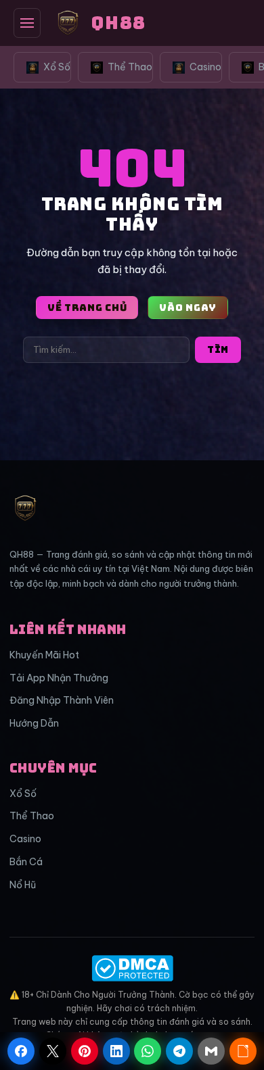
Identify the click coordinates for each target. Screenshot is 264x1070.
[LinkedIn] (116, 1051)
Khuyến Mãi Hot (44, 655)
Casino (205, 67)
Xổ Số (56, 67)
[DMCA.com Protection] (132, 968)
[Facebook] (21, 1051)
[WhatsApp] (147, 1051)
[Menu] (27, 23)
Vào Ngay (188, 307)
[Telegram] (179, 1051)
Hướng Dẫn (34, 723)
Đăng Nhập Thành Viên (61, 700)
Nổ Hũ (22, 885)
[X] (52, 1051)
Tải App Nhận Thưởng (58, 678)
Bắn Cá (26, 862)
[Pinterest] (84, 1051)
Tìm (218, 349)
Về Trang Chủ (87, 307)
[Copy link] (243, 1051)
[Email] (211, 1051)
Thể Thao (130, 67)
